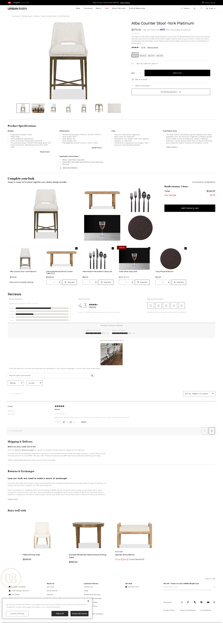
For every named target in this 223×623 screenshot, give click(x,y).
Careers (50, 594)
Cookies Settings (17, 613)
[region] (47, 608)
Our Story (50, 587)
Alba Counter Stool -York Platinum (163, 23)
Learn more (13, 499)
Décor (98, 8)
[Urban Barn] (11, 578)
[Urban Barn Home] (17, 8)
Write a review (153, 47)
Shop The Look (118, 8)
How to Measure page (24, 450)
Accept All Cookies (79, 613)
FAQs (86, 591)
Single (134, 56)
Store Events (52, 591)
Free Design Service (19, 591)
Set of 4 (151, 56)
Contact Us (88, 587)
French (74, 168)
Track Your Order (91, 602)
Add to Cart (177, 73)
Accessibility (206, 610)
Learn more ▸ (172, 147)
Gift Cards (15, 594)
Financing (88, 610)
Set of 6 (160, 56)
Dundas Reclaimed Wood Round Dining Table (87, 556)
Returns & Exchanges (93, 598)
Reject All (60, 613)
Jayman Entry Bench (125, 555)
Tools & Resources (137, 8)
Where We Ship (90, 606)
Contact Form (133, 587)
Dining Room (27, 16)
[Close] (88, 601)
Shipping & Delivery (92, 594)
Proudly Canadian (19, 587)
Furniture (88, 8)
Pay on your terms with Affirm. (111, 2)
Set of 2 (143, 56)
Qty (133, 73)
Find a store (210, 3)
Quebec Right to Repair (93, 614)
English (66, 168)
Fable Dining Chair (31, 555)
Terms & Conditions (188, 610)
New (78, 8)
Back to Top (210, 578)
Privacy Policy (169, 610)
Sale (107, 8)
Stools (37, 16)
